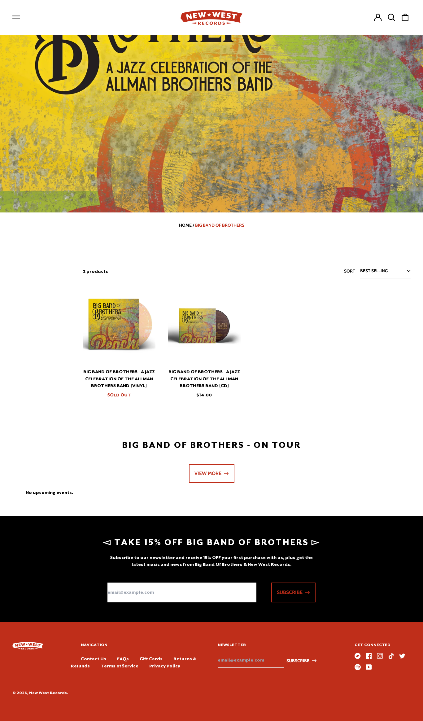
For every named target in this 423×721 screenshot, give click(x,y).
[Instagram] (380, 656)
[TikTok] (391, 656)
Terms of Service (119, 665)
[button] (391, 17)
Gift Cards (151, 658)
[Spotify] (358, 667)
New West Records (48, 693)
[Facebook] (369, 656)
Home (185, 225)
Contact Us (93, 658)
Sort (349, 271)
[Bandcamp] (358, 656)
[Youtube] (369, 667)
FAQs (123, 658)
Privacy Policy (164, 665)
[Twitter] (402, 656)
